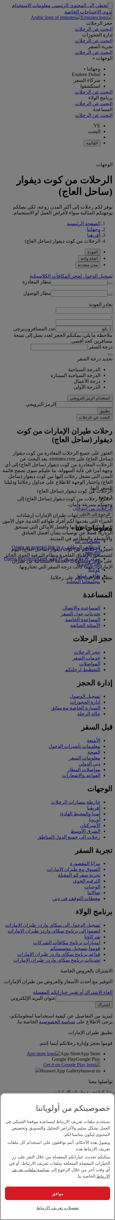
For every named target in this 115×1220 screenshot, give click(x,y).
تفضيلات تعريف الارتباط (57, 1207)
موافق (57, 1193)
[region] (57, 1156)
